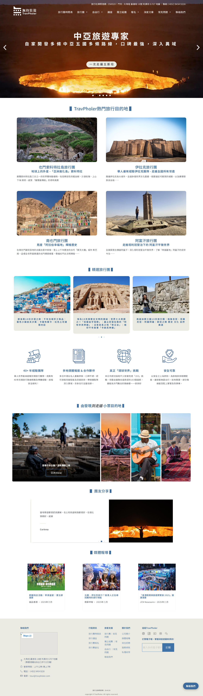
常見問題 (163, 12)
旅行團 (81, 12)
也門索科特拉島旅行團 (57, 167)
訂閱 (168, 647)
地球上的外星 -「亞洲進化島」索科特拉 (56, 171)
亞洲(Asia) (56, 473)
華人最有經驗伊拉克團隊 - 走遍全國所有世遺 (146, 171)
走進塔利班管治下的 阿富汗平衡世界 (146, 245)
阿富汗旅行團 (146, 240)
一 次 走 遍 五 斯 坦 (101, 64)
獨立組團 (122, 12)
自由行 (96, 12)
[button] (4, 47)
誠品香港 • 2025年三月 (40, 601)
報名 (133, 12)
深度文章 (149, 12)
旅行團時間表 (65, 12)
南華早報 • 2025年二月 (96, 601)
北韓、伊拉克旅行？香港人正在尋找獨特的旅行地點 (101, 596)
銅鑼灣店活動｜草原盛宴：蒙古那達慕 (46, 596)
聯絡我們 (180, 12)
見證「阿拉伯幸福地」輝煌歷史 (57, 245)
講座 (109, 12)
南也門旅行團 (57, 240)
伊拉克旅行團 (146, 167)
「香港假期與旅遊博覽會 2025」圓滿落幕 (157, 596)
